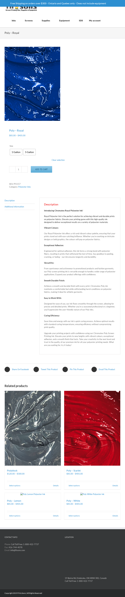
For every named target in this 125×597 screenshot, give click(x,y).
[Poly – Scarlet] (92, 428)
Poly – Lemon (14, 500)
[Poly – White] (92, 494)
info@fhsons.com (17, 550)
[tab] (20, 201)
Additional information (14, 206)
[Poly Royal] (32, 84)
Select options (14, 485)
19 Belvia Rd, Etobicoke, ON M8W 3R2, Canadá (86, 578)
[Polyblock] (33, 428)
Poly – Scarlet (73, 470)
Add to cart (41, 169)
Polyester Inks (24, 187)
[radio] (16, 152)
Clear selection (58, 160)
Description (10, 200)
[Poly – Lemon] (33, 494)
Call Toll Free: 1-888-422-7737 (25, 544)
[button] (116, 20)
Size (11, 146)
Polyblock (12, 470)
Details (56, 485)
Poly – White (73, 500)
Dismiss (111, 3)
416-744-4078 (15, 547)
